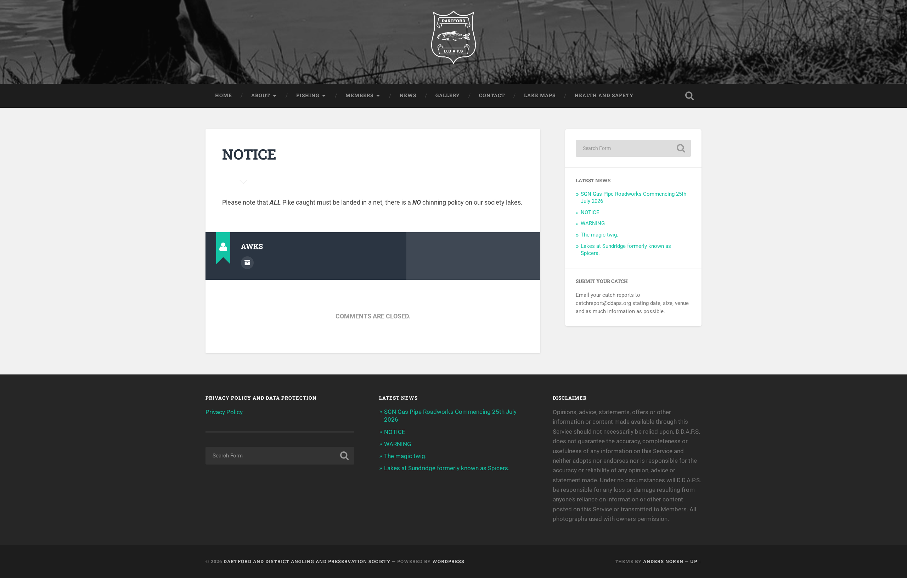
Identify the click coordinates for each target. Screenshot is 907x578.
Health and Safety (604, 95)
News (408, 95)
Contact (492, 95)
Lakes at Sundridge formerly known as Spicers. (446, 468)
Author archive (247, 262)
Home (223, 95)
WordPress (448, 561)
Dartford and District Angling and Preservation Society (307, 561)
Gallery (447, 95)
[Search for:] (633, 148)
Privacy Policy (224, 412)
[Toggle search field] (689, 96)
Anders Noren (663, 561)
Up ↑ (696, 561)
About (260, 95)
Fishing (307, 95)
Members (359, 95)
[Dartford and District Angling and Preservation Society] (453, 42)
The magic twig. (599, 235)
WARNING (593, 223)
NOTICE (249, 154)
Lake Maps (540, 95)
